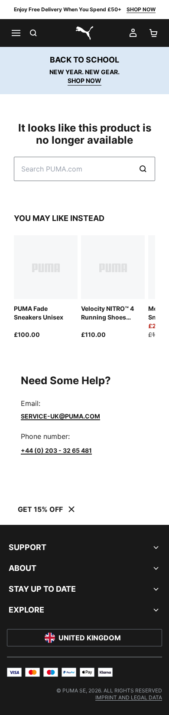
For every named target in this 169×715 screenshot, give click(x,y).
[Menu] (15, 33)
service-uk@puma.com (60, 416)
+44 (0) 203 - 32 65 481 (56, 450)
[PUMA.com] (84, 33)
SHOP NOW (141, 9)
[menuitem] (128, 697)
